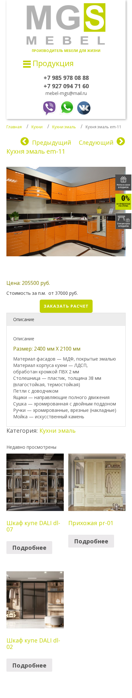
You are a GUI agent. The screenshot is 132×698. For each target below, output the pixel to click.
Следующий (96, 142)
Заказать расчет (66, 306)
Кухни (37, 127)
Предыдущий (51, 142)
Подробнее (29, 547)
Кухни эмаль (64, 127)
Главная (14, 127)
